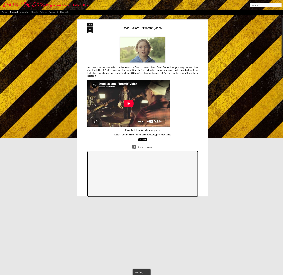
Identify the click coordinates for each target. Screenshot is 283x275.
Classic (4, 12)
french (138, 134)
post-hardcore (148, 134)
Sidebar (43, 12)
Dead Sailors (128, 134)
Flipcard (14, 12)
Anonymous (154, 130)
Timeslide (64, 12)
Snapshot (53, 12)
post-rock (160, 134)
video (168, 134)
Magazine (24, 12)
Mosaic (34, 12)
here (128, 70)
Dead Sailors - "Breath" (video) (143, 28)
